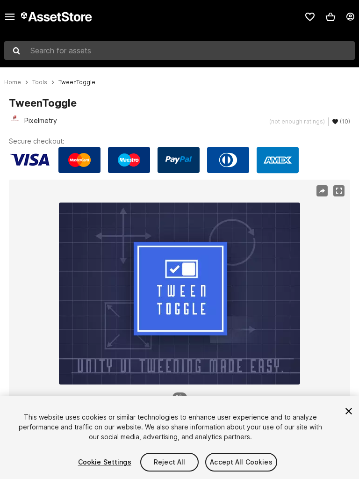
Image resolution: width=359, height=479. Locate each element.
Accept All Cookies (241, 462)
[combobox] (179, 50)
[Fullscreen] (339, 190)
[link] (310, 16)
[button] (330, 16)
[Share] (322, 190)
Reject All (169, 462)
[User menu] (350, 17)
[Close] (348, 411)
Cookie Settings (104, 462)
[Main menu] (9, 16)
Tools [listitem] (39, 82)
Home (12, 82)
